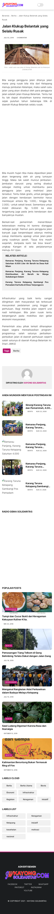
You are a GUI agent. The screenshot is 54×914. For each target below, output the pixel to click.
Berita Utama (26, 785)
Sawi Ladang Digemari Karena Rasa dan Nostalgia (24, 727)
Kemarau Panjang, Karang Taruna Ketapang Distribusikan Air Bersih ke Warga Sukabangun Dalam (27, 274)
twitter (28, 884)
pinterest (19, 887)
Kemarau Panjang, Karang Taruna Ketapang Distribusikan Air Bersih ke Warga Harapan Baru (36, 426)
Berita (13, 16)
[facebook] (4, 359)
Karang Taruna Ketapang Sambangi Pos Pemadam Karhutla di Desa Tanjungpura (27, 283)
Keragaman (11, 609)
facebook (12, 884)
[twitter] (10, 359)
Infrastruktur (28, 792)
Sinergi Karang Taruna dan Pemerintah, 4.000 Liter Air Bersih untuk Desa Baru (39, 407)
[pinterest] (21, 359)
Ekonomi (10, 792)
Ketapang (11, 823)
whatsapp (43, 884)
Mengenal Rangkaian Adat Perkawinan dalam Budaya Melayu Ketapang (23, 691)
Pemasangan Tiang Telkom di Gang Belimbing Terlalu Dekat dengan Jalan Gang (26, 654)
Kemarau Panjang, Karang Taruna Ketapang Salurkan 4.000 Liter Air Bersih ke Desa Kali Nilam (27, 263)
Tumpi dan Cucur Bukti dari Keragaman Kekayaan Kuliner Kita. (24, 618)
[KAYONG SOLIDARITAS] (12, 6)
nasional (10, 836)
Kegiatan (10, 799)
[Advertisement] (27, 141)
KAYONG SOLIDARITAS (36, 901)
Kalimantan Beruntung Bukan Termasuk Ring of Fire (24, 764)
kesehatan (11, 829)
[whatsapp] (15, 359)
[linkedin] (26, 359)
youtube (28, 890)
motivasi (35, 829)
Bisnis (43, 785)
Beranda (5, 16)
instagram (36, 887)
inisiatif (45, 799)
